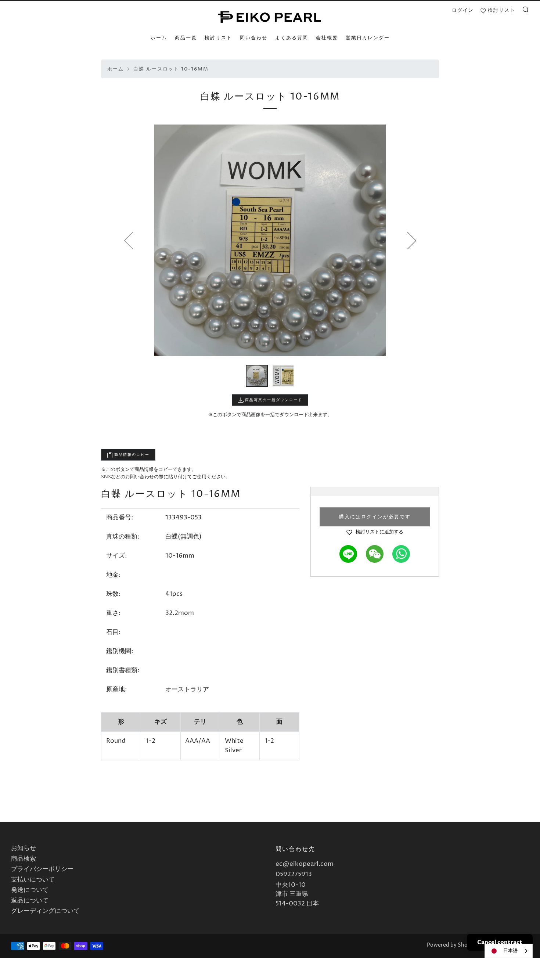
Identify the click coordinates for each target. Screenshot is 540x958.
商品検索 (23, 858)
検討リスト (218, 38)
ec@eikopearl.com (305, 864)
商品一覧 (186, 38)
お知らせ (23, 848)
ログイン (463, 10)
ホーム (159, 38)
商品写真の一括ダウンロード (273, 400)
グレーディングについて (45, 911)
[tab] (257, 376)
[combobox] (509, 951)
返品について (29, 900)
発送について (29, 890)
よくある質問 (291, 38)
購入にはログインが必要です (375, 517)
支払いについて (33, 879)
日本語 (510, 950)
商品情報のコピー (131, 454)
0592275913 (294, 874)
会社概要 (327, 38)
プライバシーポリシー (42, 869)
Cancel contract (499, 942)
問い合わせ (253, 38)
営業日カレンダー (368, 38)
